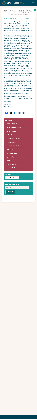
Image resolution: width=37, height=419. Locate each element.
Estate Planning (25, 18)
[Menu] (33, 2)
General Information (13, 138)
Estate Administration (13, 127)
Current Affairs (11, 123)
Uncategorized (11, 164)
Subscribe (10, 192)
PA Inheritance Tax (12, 145)
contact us (26, 15)
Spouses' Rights (11, 157)
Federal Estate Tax (12, 134)
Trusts (8, 160)
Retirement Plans (12, 153)
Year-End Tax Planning (13, 168)
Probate (9, 149)
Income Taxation (11, 142)
